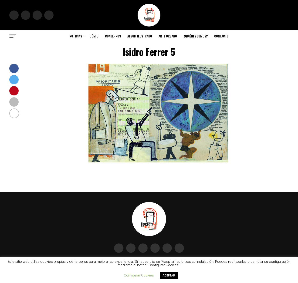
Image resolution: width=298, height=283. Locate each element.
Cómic (94, 36)
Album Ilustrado (139, 36)
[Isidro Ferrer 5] (158, 161)
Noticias (75, 36)
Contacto (221, 36)
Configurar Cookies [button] (139, 275)
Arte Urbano (168, 36)
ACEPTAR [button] (169, 275)
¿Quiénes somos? (195, 36)
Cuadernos (113, 36)
